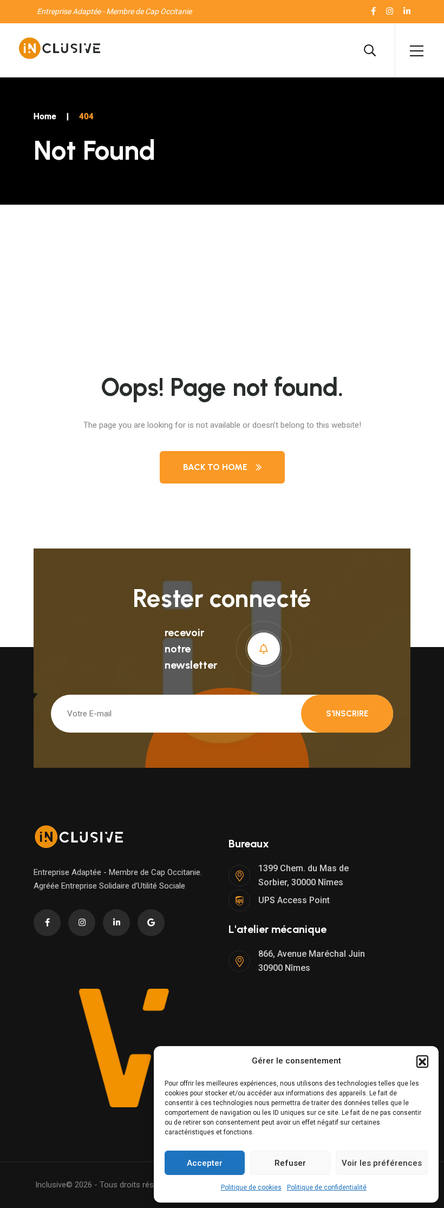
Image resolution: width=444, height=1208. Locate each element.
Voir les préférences (382, 1163)
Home (45, 116)
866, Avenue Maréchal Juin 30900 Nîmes (311, 961)
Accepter (205, 1163)
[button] (422, 1061)
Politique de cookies (251, 1187)
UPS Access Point (294, 900)
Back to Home (215, 467)
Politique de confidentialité (327, 1187)
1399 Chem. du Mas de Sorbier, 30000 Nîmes (303, 875)
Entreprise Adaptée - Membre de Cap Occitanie (114, 11)
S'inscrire (347, 714)
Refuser (290, 1163)
